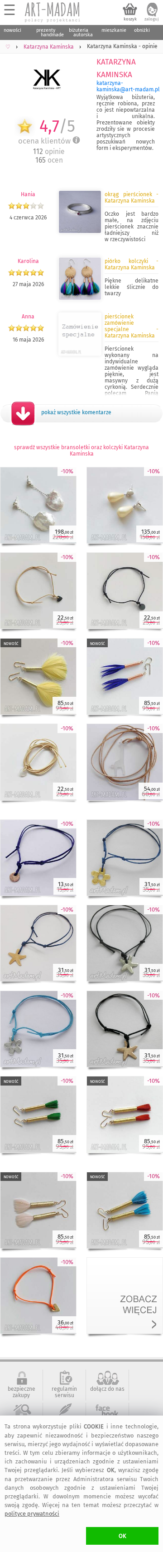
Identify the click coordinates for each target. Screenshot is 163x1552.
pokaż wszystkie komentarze (76, 412)
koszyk (130, 19)
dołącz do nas (107, 1389)
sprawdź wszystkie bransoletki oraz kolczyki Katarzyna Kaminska (81, 450)
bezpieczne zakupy (21, 1392)
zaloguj (151, 19)
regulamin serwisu (64, 1392)
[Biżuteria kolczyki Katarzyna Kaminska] (79, 298)
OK (122, 1535)
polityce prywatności (32, 1513)
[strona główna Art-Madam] (53, 12)
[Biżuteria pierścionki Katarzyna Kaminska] (79, 231)
